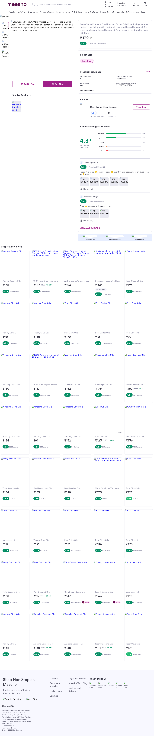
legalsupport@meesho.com (12, 728)
